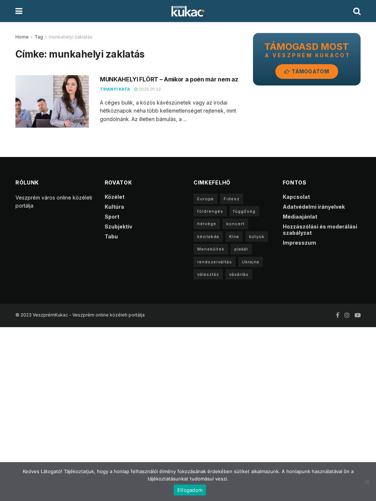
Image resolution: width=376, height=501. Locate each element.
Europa (205, 198)
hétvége (206, 223)
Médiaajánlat (300, 216)
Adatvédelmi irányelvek (314, 207)
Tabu (111, 236)
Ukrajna (250, 261)
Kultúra (114, 207)
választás (208, 274)
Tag (39, 37)
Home (22, 37)
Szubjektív (118, 226)
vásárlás (239, 274)
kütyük (256, 236)
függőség (244, 211)
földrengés (210, 211)
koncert (235, 223)
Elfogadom (189, 490)
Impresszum (299, 242)
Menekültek (210, 249)
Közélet (114, 197)
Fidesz (231, 198)
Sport (112, 216)
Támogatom (309, 71)
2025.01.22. (149, 89)
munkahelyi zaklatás (71, 37)
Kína (234, 236)
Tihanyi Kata (115, 89)
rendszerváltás (214, 261)
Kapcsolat (296, 197)
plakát (241, 249)
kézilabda (208, 236)
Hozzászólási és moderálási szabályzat (320, 229)
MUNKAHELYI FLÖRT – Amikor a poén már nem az (169, 79)
